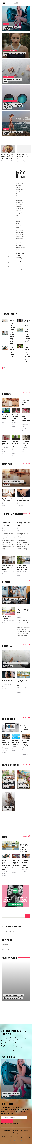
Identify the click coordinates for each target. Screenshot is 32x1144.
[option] (8, 153)
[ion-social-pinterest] (13, 931)
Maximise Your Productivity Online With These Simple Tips (25, 743)
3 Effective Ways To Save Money (27, 322)
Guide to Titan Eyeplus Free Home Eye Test (25, 443)
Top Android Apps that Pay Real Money (15, 742)
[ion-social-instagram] (10, 931)
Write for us (5, 949)
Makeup (12, 76)
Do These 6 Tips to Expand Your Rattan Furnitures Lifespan (22, 567)
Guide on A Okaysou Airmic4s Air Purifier (25, 402)
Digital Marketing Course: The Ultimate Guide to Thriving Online (12, 353)
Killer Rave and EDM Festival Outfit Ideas (23, 156)
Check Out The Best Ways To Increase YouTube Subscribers (25, 863)
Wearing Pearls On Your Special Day (14, 54)
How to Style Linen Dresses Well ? (13, 133)
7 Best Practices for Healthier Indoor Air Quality (7, 567)
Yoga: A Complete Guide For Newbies (8, 617)
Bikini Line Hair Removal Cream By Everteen (6, 443)
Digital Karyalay (25, 1137)
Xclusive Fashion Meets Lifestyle (14, 1130)
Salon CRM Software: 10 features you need (5, 743)
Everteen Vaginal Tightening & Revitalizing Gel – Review (26, 418)
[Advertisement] (16, 291)
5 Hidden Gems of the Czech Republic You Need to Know (15, 862)
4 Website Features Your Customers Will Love (24, 728)
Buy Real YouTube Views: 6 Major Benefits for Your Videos (12, 338)
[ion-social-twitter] (7, 931)
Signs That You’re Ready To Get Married (8, 500)
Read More (26, 393)
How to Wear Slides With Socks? (12, 28)
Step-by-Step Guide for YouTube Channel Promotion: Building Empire (27, 335)
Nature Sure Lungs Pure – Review (5, 416)
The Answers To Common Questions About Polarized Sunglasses (13, 106)
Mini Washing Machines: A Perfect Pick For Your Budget (23, 523)
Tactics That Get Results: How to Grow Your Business (12, 324)
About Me (5, 944)
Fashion (6, 24)
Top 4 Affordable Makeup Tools (12, 80)
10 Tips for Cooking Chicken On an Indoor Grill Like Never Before (9, 782)
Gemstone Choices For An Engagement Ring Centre (23, 500)
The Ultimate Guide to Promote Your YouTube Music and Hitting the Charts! (27, 353)
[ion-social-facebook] (3, 931)
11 (7, 163)
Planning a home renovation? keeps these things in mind (8, 523)
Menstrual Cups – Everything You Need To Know (16, 417)
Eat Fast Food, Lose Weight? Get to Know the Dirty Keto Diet (7, 156)
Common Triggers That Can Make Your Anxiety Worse (23, 610)
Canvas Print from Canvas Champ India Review (15, 444)
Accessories (13, 50)
